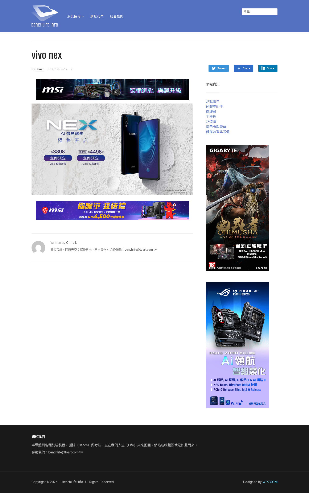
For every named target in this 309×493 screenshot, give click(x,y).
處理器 (211, 112)
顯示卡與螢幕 (216, 127)
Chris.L (40, 69)
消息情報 (74, 17)
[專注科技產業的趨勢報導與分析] (45, 15)
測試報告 (97, 17)
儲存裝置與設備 (218, 132)
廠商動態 (116, 17)
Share (246, 68)
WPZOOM (270, 482)
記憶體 (211, 122)
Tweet (222, 68)
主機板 (211, 117)
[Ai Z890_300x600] (237, 345)
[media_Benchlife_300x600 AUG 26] (237, 208)
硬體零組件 (214, 107)
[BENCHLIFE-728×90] (112, 210)
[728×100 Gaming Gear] (112, 90)
